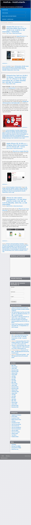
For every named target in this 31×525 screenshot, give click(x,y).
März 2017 (14, 365)
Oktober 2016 (14, 373)
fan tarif (25, 131)
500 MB (3, 188)
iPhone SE (11, 191)
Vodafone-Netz (10, 70)
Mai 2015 (13, 397)
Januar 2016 (14, 385)
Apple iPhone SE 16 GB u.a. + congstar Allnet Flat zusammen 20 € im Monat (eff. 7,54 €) (17, 145)
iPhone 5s (12, 67)
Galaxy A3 (4, 132)
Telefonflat (4, 70)
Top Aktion (5, 13)
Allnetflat (12, 188)
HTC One (13, 132)
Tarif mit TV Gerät (15, 431)
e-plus (8, 245)
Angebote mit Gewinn (16, 415)
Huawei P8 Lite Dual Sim (15, 245)
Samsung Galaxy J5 (15, 249)
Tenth (14, 83)
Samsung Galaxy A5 (6, 68)
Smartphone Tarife (16, 422)
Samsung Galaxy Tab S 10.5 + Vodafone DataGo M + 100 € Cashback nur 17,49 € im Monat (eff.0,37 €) (21, 343)
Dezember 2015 (15, 387)
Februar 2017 (14, 367)
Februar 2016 (14, 383)
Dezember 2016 (15, 370)
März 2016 (14, 382)
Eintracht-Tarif (12, 88)
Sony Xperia (8, 138)
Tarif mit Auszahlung (16, 424)
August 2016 (14, 374)
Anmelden (14, 444)
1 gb (26, 187)
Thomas (13, 345)
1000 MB (23, 66)
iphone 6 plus (9, 134)
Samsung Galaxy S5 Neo (16, 68)
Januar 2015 (14, 403)
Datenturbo (16, 189)
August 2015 (14, 393)
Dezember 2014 (15, 405)
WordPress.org (15, 449)
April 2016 (14, 380)
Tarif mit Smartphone (10, 130)
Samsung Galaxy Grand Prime (8, 135)
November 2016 (15, 371)
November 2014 (15, 407)
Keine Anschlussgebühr (21, 134)
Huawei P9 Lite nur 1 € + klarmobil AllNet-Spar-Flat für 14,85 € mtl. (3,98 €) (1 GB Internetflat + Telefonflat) (14, 29)
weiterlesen (5, 63)
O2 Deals (8, 243)
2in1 (12, 335)
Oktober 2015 (14, 390)
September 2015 (15, 391)
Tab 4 (13, 138)
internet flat (7, 67)
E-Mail (12, 296)
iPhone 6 (4, 134)
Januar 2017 (14, 368)
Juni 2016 (14, 377)
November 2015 (15, 388)
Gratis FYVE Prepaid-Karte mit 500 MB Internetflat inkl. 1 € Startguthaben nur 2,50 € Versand (20, 326)
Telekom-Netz (5, 192)
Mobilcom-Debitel (5, 247)
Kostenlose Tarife (15, 418)
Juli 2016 (14, 376)
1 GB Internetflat (17, 66)
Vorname (12, 287)
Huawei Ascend (19, 132)
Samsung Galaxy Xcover (9, 250)
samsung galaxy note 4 (20, 135)
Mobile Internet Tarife (16, 419)
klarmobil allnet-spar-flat (20, 67)
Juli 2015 (14, 394)
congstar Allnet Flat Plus (7, 189)
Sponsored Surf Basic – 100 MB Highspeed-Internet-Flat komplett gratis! (20, 351)
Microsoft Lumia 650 (22, 246)
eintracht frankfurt (19, 131)
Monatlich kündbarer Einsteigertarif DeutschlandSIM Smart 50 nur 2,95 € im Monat (20, 321)
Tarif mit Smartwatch (16, 428)
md (16, 246)
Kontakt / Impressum (7, 19)
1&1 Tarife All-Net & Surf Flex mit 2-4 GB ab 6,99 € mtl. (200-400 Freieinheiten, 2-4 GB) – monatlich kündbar (20, 314)
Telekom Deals (18, 187)
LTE (15, 246)
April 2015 (14, 399)
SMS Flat (17, 250)
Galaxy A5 (9, 132)
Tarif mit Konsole (15, 425)
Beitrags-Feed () (16, 446)
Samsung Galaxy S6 (17, 136)
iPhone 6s (14, 134)
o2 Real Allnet (14, 247)
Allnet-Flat (7, 131)
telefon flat (24, 68)
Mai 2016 (13, 379)
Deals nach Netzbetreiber (9, 16)
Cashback (17, 188)
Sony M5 (23, 191)
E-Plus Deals (14, 416)
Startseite (5, 9)
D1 (13, 189)
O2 (10, 247)
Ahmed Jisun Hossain (16, 33)
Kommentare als (16, 447)
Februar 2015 (14, 402)
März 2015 (14, 400)
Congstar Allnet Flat (23, 188)
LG (27, 134)
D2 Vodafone (12, 131)
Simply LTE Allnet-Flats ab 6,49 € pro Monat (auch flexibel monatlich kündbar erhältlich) (20, 309)
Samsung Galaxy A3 (22, 247)
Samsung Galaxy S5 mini (7, 136)
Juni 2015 (14, 396)
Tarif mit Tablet (15, 430)
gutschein (21, 189)
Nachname (13, 291)
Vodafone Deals (23, 130)
